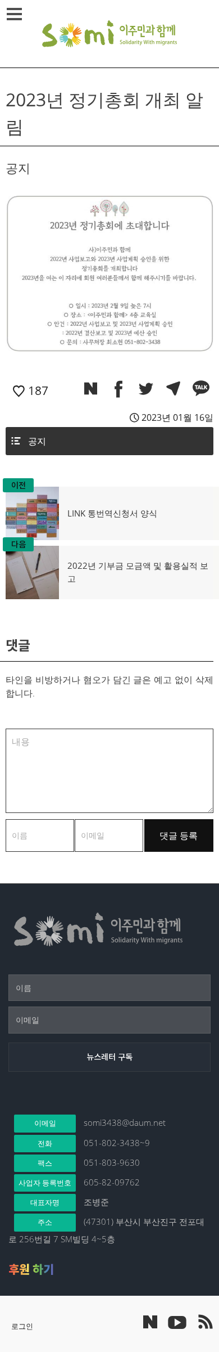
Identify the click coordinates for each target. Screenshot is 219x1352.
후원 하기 (31, 1269)
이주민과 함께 (109, 34)
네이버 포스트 (150, 1322)
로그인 (22, 1326)
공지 (37, 441)
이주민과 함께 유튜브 (177, 1322)
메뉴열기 (14, 14)
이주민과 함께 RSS (205, 1322)
